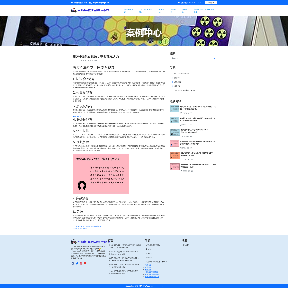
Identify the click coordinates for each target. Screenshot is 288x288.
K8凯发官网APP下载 (152, 277)
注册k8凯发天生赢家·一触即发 (204, 10)
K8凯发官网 (158, 286)
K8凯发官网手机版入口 (153, 274)
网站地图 (148, 265)
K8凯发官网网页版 (151, 272)
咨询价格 (211, 3)
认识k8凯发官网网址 (145, 10)
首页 (126, 34)
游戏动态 (173, 10)
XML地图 (186, 245)
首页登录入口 (128, 10)
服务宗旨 (184, 10)
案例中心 (161, 10)
